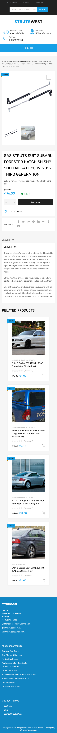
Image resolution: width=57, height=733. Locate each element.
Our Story (8, 706)
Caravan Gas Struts (10, 651)
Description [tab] (8, 240)
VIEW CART (40, 3)
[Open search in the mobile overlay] (29, 9)
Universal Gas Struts (11, 686)
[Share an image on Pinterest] (33, 222)
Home (4, 61)
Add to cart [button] (43, 376)
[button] (26, 48)
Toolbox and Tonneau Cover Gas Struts (19, 674)
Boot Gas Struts (45, 61)
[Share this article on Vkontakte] (43, 222)
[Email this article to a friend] (18, 226)
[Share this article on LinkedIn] (38, 222)
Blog (6, 710)
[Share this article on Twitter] (23, 222)
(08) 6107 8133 (15, 40)
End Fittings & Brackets (12, 655)
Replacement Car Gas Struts (25, 61)
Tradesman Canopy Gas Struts (15, 678)
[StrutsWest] (28, 23)
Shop (10, 61)
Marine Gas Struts (10, 659)
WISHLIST (26, 3)
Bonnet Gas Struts (11, 666)
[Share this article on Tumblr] (48, 222)
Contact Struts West (12, 714)
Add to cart (36, 202)
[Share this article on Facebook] (18, 222)
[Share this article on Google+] (28, 222)
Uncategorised (8, 682)
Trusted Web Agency (29, 730)
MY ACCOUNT (12, 3)
